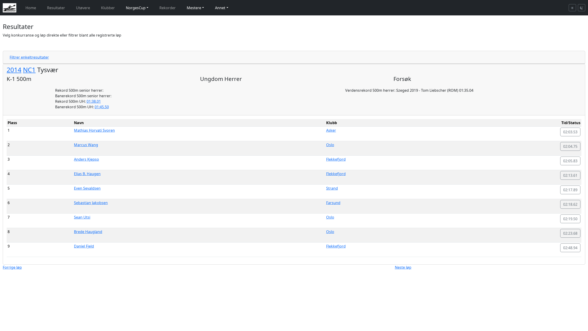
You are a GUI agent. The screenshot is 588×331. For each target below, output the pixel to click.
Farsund (333, 202)
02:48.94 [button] (570, 247)
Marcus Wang (86, 144)
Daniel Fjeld (84, 246)
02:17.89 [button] (570, 189)
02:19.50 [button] (570, 218)
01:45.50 (102, 106)
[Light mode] (572, 7)
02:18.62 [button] (570, 204)
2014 (14, 69)
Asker (331, 130)
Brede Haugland (88, 231)
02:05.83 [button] (570, 160)
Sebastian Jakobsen (91, 202)
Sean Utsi (82, 217)
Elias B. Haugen (87, 173)
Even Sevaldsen (87, 188)
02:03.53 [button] (570, 131)
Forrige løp (12, 267)
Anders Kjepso (86, 159)
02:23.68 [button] (570, 233)
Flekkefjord (336, 159)
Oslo (330, 144)
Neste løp (403, 267)
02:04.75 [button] (570, 146)
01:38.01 (94, 101)
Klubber (108, 7)
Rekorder (167, 7)
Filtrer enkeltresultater (29, 57)
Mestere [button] (194, 7)
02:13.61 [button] (570, 175)
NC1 (29, 69)
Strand (332, 188)
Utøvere (83, 7)
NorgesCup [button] (136, 7)
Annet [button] (220, 7)
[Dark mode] (581, 7)
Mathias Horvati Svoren (94, 130)
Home (30, 7)
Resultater (56, 7)
